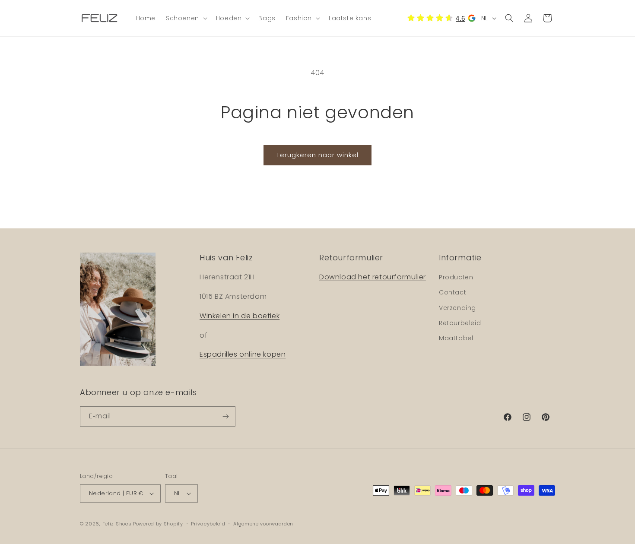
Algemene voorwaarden (263, 523)
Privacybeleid (208, 523)
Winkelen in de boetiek (239, 316)
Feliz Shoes (117, 523)
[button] (186, 18)
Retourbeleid (460, 323)
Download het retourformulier (372, 277)
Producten (456, 277)
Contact (452, 292)
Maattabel (456, 338)
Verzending (457, 308)
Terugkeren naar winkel (317, 154)
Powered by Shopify (158, 523)
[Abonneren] (225, 416)
